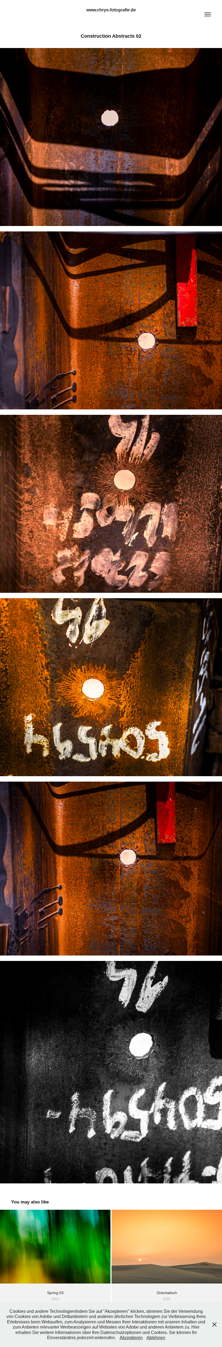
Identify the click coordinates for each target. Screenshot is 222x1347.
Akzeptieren (131, 1337)
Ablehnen (155, 1337)
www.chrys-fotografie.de (111, 10)
